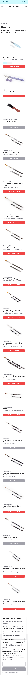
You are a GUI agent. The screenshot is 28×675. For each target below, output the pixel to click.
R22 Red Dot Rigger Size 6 (12, 506)
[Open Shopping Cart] (26, 6)
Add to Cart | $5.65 (14, 66)
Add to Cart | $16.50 (14, 96)
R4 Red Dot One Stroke (11, 152)
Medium (9, 63)
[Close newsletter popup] (25, 642)
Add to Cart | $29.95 (14, 253)
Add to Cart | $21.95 (14, 350)
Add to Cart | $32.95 (14, 222)
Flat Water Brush (8, 92)
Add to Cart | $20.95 (14, 191)
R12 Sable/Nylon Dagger (11, 216)
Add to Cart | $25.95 (14, 414)
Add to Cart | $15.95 (14, 576)
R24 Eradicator (8, 409)
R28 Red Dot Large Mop (11, 537)
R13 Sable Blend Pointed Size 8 (13, 248)
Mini (5, 63)
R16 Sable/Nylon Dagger (11, 279)
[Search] (23, 7)
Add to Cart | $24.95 (14, 317)
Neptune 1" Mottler (9, 121)
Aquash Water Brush (10, 58)
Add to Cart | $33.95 (14, 284)
